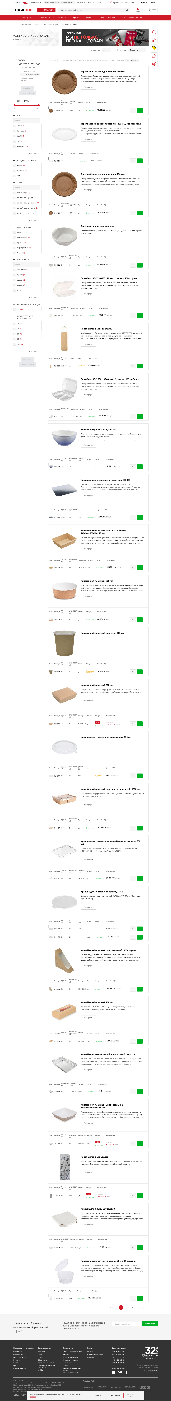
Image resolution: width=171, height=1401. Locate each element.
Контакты (81, 3)
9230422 (57, 929)
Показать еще (132, 60)
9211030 (57, 161)
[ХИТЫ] (154, 40)
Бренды (16, 1365)
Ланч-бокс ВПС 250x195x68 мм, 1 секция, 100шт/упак (109, 278)
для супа (120, 60)
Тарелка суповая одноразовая (97, 226)
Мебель (89, 17)
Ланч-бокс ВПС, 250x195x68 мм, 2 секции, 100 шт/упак (110, 379)
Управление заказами (133, 17)
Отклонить (115, 1395)
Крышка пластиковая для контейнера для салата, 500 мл (110, 842)
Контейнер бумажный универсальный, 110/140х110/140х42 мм (102, 1106)
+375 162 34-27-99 (118, 1360)
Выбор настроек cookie (71, 1373)
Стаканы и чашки (28, 71)
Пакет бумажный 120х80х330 (96, 328)
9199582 (57, 1248)
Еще (99, 3)
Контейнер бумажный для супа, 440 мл (102, 633)
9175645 (57, 517)
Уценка (65, 1365)
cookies (33, 1397)
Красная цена (67, 1363)
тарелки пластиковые (67, 60)
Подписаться (149, 1324)
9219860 (57, 1041)
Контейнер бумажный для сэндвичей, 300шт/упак (108, 950)
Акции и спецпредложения (72, 1351)
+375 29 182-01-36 (118, 1354)
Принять (98, 1395)
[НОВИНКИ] (154, 32)
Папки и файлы (26, 17)
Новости (16, 1360)
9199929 (57, 1196)
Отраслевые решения (70, 1360)
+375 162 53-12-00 (148, 2)
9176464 (57, 1091)
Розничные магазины (95, 1354)
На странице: (95, 50)
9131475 (57, 937)
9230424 (57, 467)
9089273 (57, 315)
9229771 (57, 878)
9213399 (57, 724)
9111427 (57, 828)
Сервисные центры (20, 1357)
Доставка (41, 1351)
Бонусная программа (70, 1357)
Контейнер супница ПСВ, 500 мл (98, 429)
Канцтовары (45, 17)
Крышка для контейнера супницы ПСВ (102, 891)
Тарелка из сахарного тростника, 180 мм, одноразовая (111, 123)
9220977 (57, 776)
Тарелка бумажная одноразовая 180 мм (103, 71)
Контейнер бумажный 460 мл (97, 1002)
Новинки (66, 1354)
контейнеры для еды (105, 60)
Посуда (21, 60)
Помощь (41, 1357)
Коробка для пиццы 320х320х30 (98, 1208)
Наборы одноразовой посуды (29, 79)
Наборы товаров (19, 1368)
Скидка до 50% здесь (108, 17)
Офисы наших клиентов (46, 1363)
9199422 (57, 110)
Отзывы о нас (18, 1354)
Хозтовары (61, 17)
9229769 (57, 568)
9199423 (57, 213)
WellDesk (41, 1370)
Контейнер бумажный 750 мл (97, 580)
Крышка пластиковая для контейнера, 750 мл (106, 737)
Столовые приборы (28, 68)
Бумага (76, 17)
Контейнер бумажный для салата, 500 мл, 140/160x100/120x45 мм (104, 531)
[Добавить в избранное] (145, 110)
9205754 (57, 620)
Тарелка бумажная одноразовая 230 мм (103, 174)
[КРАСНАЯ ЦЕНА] (154, 55)
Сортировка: (122, 50)
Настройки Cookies (130, 1395)
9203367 (57, 1144)
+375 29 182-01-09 (118, 1363)
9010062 (57, 265)
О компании (17, 1351)
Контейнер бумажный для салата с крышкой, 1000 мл (110, 789)
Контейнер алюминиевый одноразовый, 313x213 (108, 1054)
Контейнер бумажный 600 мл (97, 685)
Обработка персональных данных (72, 1369)
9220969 (57, 672)
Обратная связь (43, 1360)
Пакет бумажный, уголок (94, 1156)
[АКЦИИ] (154, 48)
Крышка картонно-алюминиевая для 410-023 (105, 480)
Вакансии (90, 1357)
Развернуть (88, 87)
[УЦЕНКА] (154, 63)
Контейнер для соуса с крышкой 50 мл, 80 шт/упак (108, 1261)
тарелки (52, 60)
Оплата (91, 3)
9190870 (57, 989)
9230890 (57, 1298)
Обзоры (16, 1363)
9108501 (57, 416)
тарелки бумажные (86, 60)
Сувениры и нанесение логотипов (46, 1366)
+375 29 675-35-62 (118, 1357)
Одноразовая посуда (29, 64)
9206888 (57, 366)
